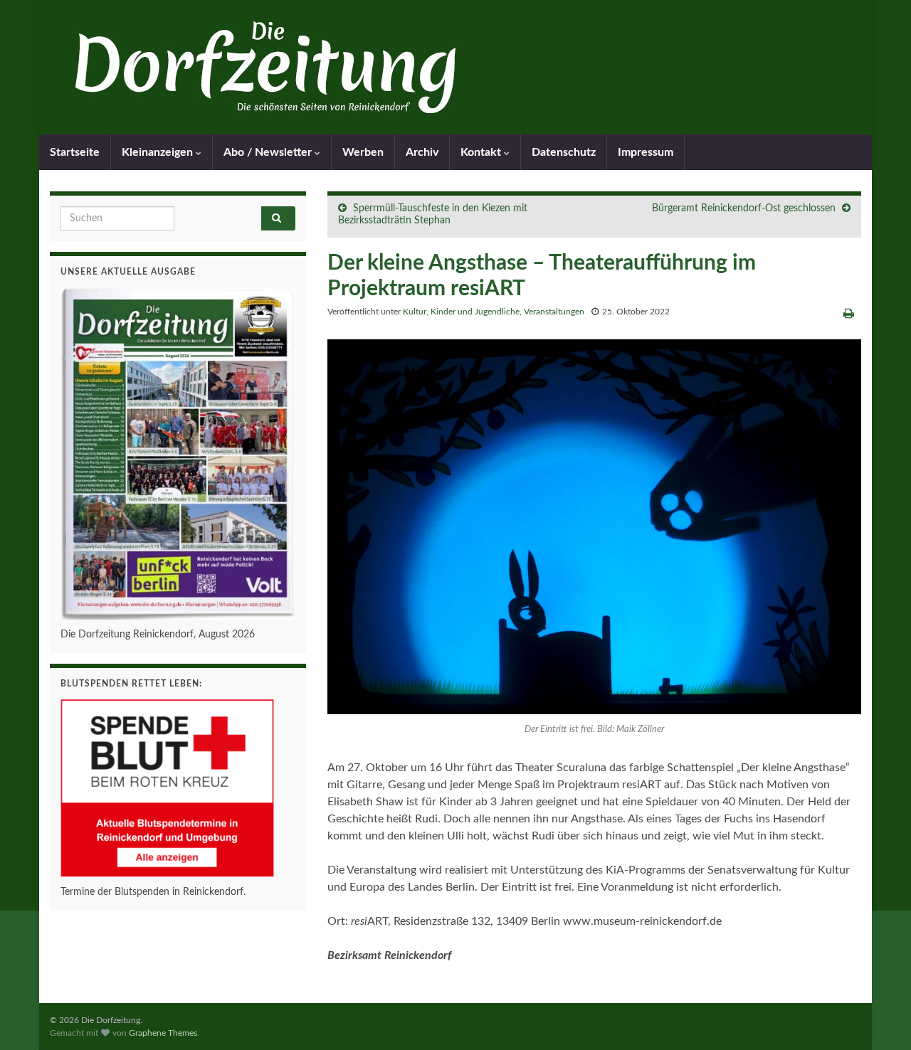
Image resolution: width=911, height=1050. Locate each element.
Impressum (645, 152)
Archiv (422, 152)
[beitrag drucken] (848, 313)
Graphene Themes (163, 1033)
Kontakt (482, 152)
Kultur (414, 311)
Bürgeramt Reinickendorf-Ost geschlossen (744, 208)
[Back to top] (879, 1018)
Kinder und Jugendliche (475, 311)
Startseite (75, 152)
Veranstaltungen (554, 311)
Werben (363, 152)
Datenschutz (564, 152)
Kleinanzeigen (159, 152)
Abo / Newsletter (269, 152)
